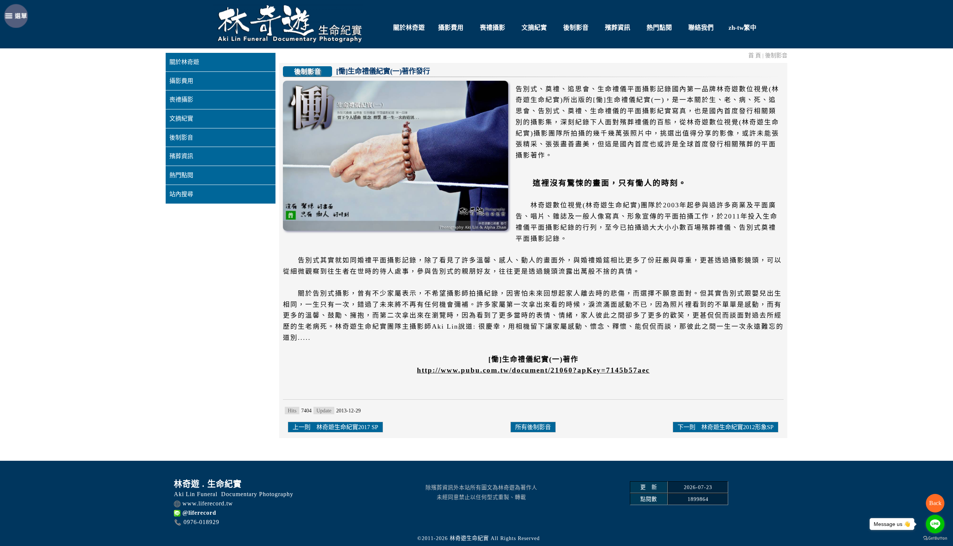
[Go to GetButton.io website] (935, 538)
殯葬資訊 (617, 27)
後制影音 (576, 27)
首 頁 (754, 55)
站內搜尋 (181, 194)
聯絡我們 (701, 27)
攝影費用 (450, 27)
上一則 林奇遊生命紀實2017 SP (335, 427)
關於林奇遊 (409, 27)
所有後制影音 (533, 427)
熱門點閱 (659, 27)
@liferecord (199, 513)
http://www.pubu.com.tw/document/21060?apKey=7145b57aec (533, 370)
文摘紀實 (534, 27)
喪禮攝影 (492, 27)
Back (935, 503)
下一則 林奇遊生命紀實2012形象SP (726, 427)
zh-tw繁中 (742, 27)
